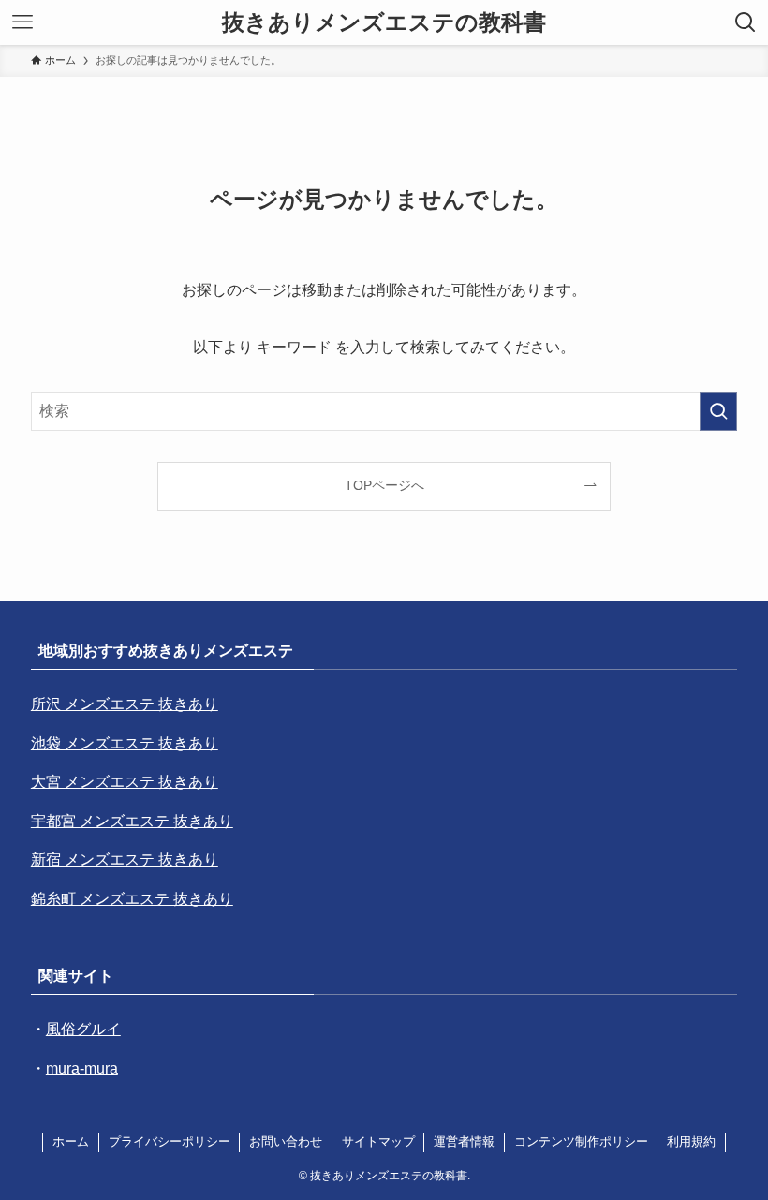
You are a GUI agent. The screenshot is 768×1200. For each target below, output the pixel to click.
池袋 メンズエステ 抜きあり (124, 743)
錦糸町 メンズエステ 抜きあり (132, 899)
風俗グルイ (83, 1029)
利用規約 (691, 1141)
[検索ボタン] (745, 22)
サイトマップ (378, 1141)
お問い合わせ (285, 1141)
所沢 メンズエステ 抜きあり (124, 704)
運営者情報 (464, 1141)
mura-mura (82, 1068)
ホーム (70, 1141)
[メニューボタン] (22, 22)
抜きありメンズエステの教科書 (384, 22)
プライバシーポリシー (169, 1141)
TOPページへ (384, 485)
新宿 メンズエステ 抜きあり (124, 859)
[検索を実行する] (718, 411)
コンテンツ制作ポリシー (581, 1141)
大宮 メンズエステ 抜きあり (124, 782)
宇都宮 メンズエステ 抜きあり (132, 821)
